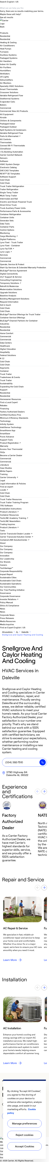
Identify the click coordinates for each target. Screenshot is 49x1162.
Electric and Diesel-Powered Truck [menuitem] (16, 201)
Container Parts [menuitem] (7, 226)
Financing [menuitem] (4, 408)
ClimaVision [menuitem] (5, 148)
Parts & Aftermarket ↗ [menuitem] (10, 136)
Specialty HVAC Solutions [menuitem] (11, 86)
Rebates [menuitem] (3, 405)
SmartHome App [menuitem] (7, 430)
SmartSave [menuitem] (5, 433)
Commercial (5, 110)
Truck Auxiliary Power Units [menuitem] (13, 207)
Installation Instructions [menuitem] (11, 508)
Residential (5, 39)
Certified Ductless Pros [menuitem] (10, 414)
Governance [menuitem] (5, 592)
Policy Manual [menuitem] (6, 602)
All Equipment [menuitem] (6, 114)
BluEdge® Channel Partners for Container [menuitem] (19, 320)
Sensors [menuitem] (3, 157)
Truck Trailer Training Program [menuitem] (14, 502)
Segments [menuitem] (4, 367)
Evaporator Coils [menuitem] (7, 101)
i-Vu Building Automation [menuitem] (11, 151)
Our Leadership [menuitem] (7, 558)
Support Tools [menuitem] (6, 439)
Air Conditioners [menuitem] (7, 45)
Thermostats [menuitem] (6, 142)
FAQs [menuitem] (2, 452)
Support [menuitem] (3, 389)
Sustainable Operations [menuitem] (10, 583)
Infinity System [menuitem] (7, 424)
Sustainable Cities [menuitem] (8, 577)
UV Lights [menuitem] (4, 76)
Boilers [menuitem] (3, 104)
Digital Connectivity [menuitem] (9, 273)
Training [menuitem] (4, 474)
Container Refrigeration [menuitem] (10, 214)
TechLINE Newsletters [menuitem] (10, 521)
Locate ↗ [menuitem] (4, 489)
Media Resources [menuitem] (8, 621)
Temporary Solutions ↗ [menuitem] (10, 282)
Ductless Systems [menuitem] (8, 54)
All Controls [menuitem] (5, 139)
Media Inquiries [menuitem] (7, 624)
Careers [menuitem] (3, 564)
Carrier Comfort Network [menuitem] (11, 154)
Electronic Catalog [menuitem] (8, 167)
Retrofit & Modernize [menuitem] (9, 286)
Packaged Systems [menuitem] (8, 57)
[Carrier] (24, 22)
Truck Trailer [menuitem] (6, 374)
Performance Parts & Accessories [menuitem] (15, 211)
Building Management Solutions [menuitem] (14, 298)
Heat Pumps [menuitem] (5, 48)
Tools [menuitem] (2, 530)
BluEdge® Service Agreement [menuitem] (13, 270)
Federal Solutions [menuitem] (8, 355)
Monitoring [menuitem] (5, 232)
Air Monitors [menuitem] (5, 82)
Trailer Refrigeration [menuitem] (9, 189)
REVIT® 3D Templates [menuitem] (10, 173)
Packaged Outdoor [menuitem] (8, 126)
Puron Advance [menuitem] (7, 436)
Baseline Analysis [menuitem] (8, 295)
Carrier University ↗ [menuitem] (9, 477)
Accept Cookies (24, 1146)
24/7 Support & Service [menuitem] (11, 276)
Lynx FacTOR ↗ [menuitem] (7, 248)
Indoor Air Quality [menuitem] (8, 64)
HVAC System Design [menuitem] (10, 164)
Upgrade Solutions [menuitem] (8, 292)
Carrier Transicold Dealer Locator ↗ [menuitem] (16, 533)
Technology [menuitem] (5, 420)
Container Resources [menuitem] (9, 514)
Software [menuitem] (4, 161)
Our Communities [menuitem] (8, 586)
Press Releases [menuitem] (7, 618)
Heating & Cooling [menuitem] (8, 42)
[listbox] (24, 831)
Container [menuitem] (4, 370)
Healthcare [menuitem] (5, 345)
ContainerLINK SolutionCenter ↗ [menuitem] (14, 539)
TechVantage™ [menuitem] (6, 568)
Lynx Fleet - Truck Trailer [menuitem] (11, 242)
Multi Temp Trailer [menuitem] (8, 195)
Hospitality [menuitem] (5, 352)
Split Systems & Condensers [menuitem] (13, 129)
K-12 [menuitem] (2, 358)
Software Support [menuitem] (8, 176)
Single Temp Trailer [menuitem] (9, 192)
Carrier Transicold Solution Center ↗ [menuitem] (16, 536)
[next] (44, 791)
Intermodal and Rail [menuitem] (9, 198)
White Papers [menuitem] (6, 471)
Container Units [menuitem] (7, 217)
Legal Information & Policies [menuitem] (13, 483)
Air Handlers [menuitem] (6, 61)
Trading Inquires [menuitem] (7, 524)
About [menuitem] (2, 542)
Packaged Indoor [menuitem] (7, 123)
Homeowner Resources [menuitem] (10, 399)
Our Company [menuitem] (6, 552)
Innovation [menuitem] (4, 555)
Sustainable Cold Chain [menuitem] (10, 580)
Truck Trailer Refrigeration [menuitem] (12, 186)
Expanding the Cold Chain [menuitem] (12, 386)
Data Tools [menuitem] (5, 223)
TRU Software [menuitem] (6, 505)
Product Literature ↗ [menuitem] (9, 511)
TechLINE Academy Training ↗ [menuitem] (14, 517)
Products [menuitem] (4, 32)
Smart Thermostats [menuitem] (9, 89)
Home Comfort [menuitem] (6, 333)
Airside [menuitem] (3, 117)
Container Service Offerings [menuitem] (12, 317)
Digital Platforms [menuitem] (8, 239)
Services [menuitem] (4, 254)
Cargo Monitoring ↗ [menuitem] (9, 236)
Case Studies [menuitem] (6, 467)
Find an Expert (7, 627)
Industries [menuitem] (4, 323)
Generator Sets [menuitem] (7, 220)
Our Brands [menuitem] (5, 561)
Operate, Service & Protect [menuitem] (12, 264)
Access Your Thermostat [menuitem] (11, 449)
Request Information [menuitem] (9, 301)
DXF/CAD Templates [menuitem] (9, 170)
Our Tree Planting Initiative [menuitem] (12, 589)
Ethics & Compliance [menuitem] (9, 605)
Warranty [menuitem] (4, 445)
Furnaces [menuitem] (4, 51)
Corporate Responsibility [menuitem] (11, 571)
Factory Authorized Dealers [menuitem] (12, 411)
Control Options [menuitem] (7, 229)
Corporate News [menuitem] (7, 614)
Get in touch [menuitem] (5, 304)
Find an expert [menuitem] (6, 486)
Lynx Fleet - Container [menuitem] (10, 245)
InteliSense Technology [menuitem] (10, 427)
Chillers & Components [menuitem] (10, 120)
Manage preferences (24, 1123)
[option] (20, 831)
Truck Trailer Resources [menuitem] (11, 499)
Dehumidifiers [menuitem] (6, 79)
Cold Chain (5, 182)
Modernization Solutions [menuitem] (11, 289)
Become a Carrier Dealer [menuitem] (11, 455)
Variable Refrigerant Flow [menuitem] (11, 95)
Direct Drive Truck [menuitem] (8, 204)
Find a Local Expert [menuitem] (9, 402)
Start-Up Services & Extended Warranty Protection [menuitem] (23, 267)
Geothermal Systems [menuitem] (9, 98)
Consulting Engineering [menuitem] (11, 279)
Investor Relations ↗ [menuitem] (9, 599)
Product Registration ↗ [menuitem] (10, 442)
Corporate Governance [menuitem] (10, 596)
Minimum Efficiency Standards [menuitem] (14, 417)
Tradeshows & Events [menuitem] (10, 377)
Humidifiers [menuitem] (5, 70)
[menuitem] (5, 35)
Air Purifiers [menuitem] (5, 67)
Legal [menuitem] (2, 480)
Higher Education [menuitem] (8, 348)
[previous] (37, 791)
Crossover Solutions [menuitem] (9, 92)
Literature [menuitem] (4, 464)
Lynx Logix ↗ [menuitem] (6, 251)
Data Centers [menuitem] (6, 342)
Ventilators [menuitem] (5, 73)
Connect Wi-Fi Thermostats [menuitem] (12, 145)
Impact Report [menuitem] (6, 574)
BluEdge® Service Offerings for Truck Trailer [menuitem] (20, 314)
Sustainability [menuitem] (6, 383)
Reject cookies (24, 1135)
